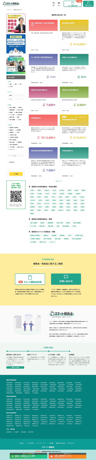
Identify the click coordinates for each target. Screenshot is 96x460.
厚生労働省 (23, 432)
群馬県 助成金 (9, 401)
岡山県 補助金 (53, 389)
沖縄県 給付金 (19, 425)
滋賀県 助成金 (61, 403)
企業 (11, 84)
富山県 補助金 (62, 384)
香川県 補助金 (9, 391)
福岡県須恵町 (65, 82)
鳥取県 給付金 (36, 421)
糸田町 (75, 207)
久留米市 (47, 190)
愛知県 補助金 (44, 386)
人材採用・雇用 (13, 135)
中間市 (39, 190)
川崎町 (74, 197)
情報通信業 (12, 110)
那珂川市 (61, 210)
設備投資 (12, 132)
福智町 (68, 203)
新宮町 (54, 200)
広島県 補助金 (62, 389)
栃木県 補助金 (78, 382)
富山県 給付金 (62, 417)
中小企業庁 (16, 432)
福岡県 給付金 (35, 423)
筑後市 (82, 203)
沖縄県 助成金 (19, 409)
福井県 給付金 (79, 417)
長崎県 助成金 (52, 407)
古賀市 (69, 190)
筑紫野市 (32, 207)
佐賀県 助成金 (44, 407)
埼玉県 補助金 (18, 384)
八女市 (54, 190)
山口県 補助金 (70, 389)
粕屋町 (54, 207)
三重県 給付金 (52, 419)
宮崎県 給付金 (78, 423)
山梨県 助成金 (9, 403)
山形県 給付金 (52, 415)
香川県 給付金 (9, 423)
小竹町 (53, 197)
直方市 (54, 203)
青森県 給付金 (18, 415)
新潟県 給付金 (53, 417)
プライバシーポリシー (41, 443)
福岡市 (61, 203)
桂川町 (82, 200)
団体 (16, 84)
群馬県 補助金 (9, 384)
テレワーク (12, 149)
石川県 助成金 (70, 401)
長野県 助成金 (18, 403)
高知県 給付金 (26, 423)
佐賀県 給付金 (44, 423)
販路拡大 (12, 130)
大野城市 (70, 193)
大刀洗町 (40, 193)
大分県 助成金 (69, 407)
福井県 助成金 (79, 401)
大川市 (47, 193)
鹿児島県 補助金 (9, 393)
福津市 (75, 203)
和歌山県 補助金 (27, 389)
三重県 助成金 (52, 403)
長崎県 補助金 (52, 391)
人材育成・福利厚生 (14, 137)
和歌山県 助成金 (27, 405)
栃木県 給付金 (78, 415)
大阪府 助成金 (78, 403)
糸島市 (68, 207)
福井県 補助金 (79, 384)
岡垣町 (67, 197)
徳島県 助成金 (79, 405)
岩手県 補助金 (26, 382)
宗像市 (39, 197)
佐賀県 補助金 (44, 391)
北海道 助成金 (9, 399)
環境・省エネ (20, 147)
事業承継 (20, 142)
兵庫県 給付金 (9, 421)
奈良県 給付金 (18, 421)
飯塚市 (82, 210)
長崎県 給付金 (52, 423)
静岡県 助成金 (35, 403)
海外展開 (19, 130)
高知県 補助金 (26, 391)
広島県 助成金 (62, 405)
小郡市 (60, 197)
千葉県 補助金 (26, 384)
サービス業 (12, 114)
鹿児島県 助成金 (9, 409)
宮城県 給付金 (35, 415)
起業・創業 (12, 142)
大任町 (32, 193)
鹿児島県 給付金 (9, 425)
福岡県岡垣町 (65, 176)
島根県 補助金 (45, 389)
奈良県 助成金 (18, 405)
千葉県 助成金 (26, 401)
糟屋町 (61, 207)
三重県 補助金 (52, 386)
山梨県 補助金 (9, 386)
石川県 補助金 (70, 384)
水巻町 (32, 203)
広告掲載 (51, 443)
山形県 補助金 (52, 382)
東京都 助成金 (35, 401)
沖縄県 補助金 (19, 393)
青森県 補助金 (18, 382)
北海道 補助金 (9, 382)
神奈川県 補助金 (44, 384)
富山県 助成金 (62, 401)
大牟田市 (62, 193)
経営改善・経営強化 (14, 127)
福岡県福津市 (34, 176)
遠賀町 (53, 210)
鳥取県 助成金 (36, 405)
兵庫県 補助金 (9, 389)
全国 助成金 (27, 409)
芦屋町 (82, 207)
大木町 (54, 193)
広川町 (40, 200)
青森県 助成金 (18, 399)
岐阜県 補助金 (26, 386)
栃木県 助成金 (78, 399)
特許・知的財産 (13, 139)
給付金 (36, 49)
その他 (11, 86)
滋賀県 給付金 (61, 419)
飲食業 (11, 112)
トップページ (9, 9)
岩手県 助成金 (26, 399)
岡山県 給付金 (53, 421)
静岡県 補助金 (35, 386)
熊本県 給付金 (61, 423)
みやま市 (32, 200)
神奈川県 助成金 (44, 401)
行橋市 (39, 210)
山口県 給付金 (70, 421)
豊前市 (46, 210)
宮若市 (46, 197)
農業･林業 (12, 117)
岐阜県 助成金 (26, 403)
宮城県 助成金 (35, 399)
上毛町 (32, 190)
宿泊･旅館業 (12, 119)
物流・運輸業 (12, 107)
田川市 (39, 203)
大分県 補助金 (69, 391)
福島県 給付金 (61, 415)
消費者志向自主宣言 (60, 443)
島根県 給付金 (45, 421)
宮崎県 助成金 (78, 407)
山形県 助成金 (52, 399)
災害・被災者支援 (13, 144)
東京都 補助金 (35, 384)
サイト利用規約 (30, 443)
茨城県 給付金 (69, 415)
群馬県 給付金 (9, 417)
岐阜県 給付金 (26, 419)
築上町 (40, 207)
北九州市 (62, 190)
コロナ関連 (12, 147)
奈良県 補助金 (18, 389)
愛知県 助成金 (44, 403)
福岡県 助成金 (35, 407)
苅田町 (32, 210)
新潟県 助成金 (53, 401)
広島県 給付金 (62, 421)
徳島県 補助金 (79, 389)
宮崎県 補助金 (78, 391)
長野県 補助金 (18, 386)
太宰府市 (78, 193)
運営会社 (22, 443)
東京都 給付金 (35, 417)
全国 (33, 49)
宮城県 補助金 (35, 382)
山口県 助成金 (70, 405)
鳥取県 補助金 (36, 389)
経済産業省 (8, 432)
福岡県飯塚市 (34, 143)
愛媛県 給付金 (18, 423)
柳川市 (75, 200)
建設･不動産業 (19, 112)
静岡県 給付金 (35, 419)
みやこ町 (47, 203)
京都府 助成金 (69, 403)
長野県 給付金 (18, 419)
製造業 (20, 107)
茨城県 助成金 (69, 399)
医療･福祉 (20, 114)
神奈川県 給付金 (44, 417)
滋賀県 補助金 (61, 386)
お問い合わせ (71, 443)
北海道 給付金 (9, 415)
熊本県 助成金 (61, 407)
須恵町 (75, 210)
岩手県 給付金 (26, 415)
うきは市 (82, 197)
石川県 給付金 (70, 417)
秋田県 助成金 (44, 399)
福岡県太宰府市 (35, 82)
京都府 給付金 (69, 419)
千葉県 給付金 (26, 417)
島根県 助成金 (45, 405)
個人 (21, 84)
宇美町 (32, 197)
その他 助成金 (35, 409)
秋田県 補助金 (44, 382)
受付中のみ (12, 162)
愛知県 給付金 (44, 419)
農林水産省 (30, 432)
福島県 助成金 (61, 399)
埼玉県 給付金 (18, 417)
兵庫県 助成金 (9, 405)
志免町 (47, 200)
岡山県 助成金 (53, 405)
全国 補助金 (27, 393)
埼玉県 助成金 (18, 401)
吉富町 (76, 190)
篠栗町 (47, 207)
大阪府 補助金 (78, 386)
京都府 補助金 (69, 386)
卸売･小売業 (20, 110)
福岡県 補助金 (35, 391)
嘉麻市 (83, 190)
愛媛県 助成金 (18, 407)
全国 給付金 (27, 425)
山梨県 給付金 (9, 419)
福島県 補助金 (61, 382)
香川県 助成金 (9, 407)
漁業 (18, 117)
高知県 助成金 (26, 407)
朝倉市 (68, 200)
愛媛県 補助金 (18, 391)
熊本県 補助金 (61, 391)
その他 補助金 (35, 393)
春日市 (61, 200)
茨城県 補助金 (69, 382)
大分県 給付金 (69, 423)
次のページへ (59, 181)
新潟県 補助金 (53, 384)
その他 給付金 (35, 425)
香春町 (32, 213)
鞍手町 (68, 210)
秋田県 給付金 (44, 415)
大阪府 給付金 (78, 419)
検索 (17, 174)
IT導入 (18, 132)
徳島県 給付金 (79, 421)
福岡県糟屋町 (65, 143)
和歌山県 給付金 (27, 421)
